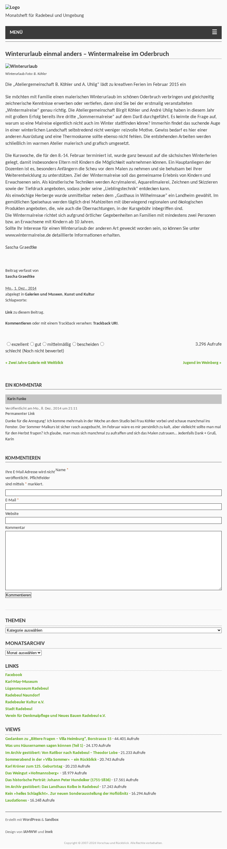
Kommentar (15, 528)
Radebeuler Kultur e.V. (24, 702)
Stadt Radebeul (18, 709)
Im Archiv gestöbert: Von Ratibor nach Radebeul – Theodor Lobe (61, 753)
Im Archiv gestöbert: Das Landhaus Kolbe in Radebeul (52, 787)
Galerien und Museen (43, 294)
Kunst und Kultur (79, 294)
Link (8, 312)
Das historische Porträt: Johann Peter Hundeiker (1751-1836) (58, 780)
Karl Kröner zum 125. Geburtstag (33, 766)
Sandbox (52, 820)
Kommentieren (18, 323)
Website (12, 514)
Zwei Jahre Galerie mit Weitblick (34, 363)
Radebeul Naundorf (22, 695)
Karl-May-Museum (21, 682)
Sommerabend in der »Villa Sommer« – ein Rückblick (51, 759)
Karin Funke (16, 399)
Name (61, 470)
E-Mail (10, 500)
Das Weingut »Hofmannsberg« (32, 773)
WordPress (31, 820)
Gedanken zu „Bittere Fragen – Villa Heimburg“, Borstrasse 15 (58, 739)
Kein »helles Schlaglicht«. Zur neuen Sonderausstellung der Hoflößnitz (66, 794)
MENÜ (16, 32)
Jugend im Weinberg (202, 363)
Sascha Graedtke (20, 277)
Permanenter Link (20, 414)
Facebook (13, 675)
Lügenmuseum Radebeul (26, 688)
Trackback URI (105, 323)
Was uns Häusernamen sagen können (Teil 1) (44, 746)
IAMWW (30, 832)
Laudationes (16, 800)
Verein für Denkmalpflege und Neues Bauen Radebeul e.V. (55, 716)
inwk (49, 832)
